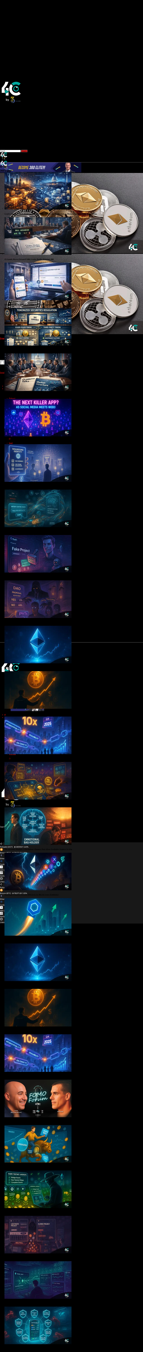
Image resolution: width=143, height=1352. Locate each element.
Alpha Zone (9, 120)
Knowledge (8, 126)
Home (6, 107)
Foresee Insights (11, 114)
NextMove (8, 117)
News (6, 110)
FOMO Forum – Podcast (14, 123)
